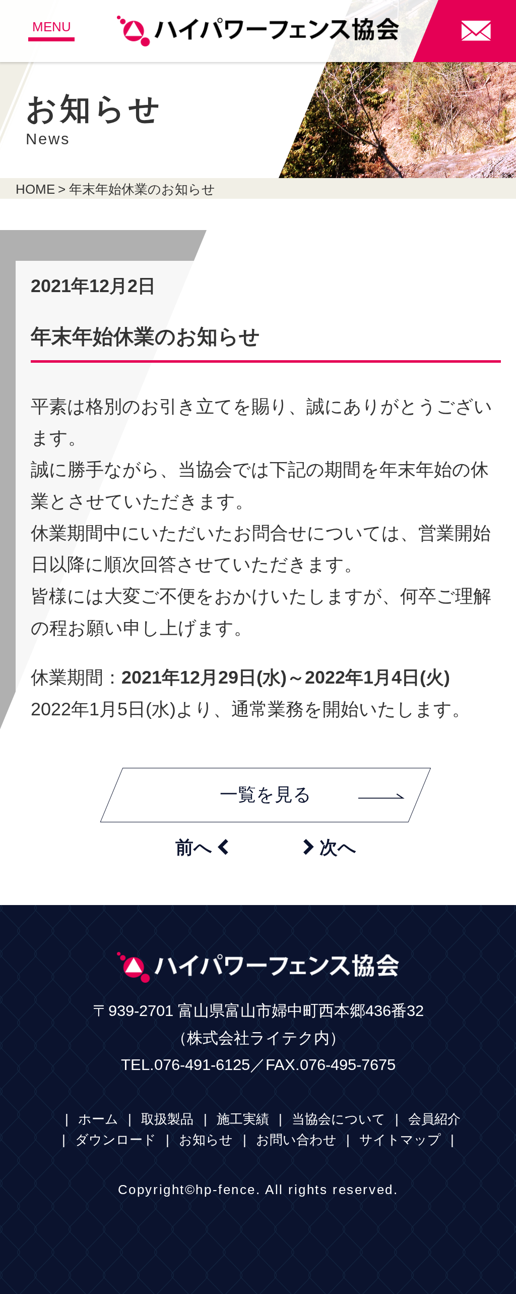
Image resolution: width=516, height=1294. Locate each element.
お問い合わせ (296, 1140)
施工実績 (243, 1119)
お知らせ (206, 1140)
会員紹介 (434, 1119)
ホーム (98, 1119)
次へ (329, 847)
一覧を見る (265, 794)
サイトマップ (400, 1140)
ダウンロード (115, 1140)
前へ (201, 847)
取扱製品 (167, 1119)
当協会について (338, 1119)
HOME (35, 189)
